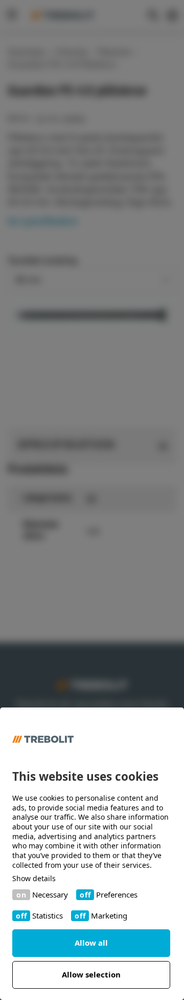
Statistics (47, 916)
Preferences (116, 895)
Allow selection (91, 974)
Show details (34, 878)
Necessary (50, 895)
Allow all (91, 942)
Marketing (109, 916)
